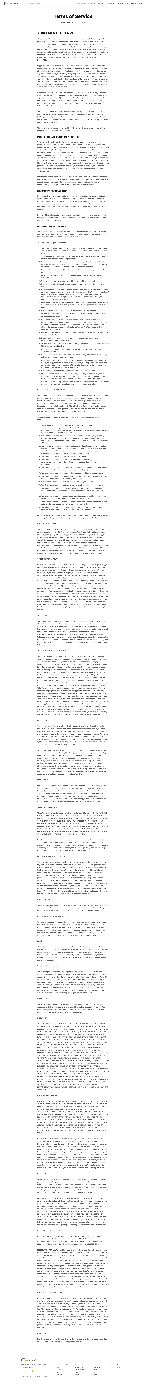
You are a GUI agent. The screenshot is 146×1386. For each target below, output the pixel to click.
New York (78, 1365)
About (59, 1369)
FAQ (58, 1372)
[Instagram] (29, 1370)
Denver (95, 1365)
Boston (95, 1369)
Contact (59, 1374)
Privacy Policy (115, 1367)
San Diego (96, 1372)
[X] (25, 1370)
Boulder (95, 1374)
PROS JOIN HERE (62, 1365)
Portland (77, 1374)
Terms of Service (116, 1365)
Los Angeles (79, 1367)
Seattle (77, 1372)
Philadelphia (96, 1367)
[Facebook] (22, 1370)
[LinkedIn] (33, 1370)
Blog (58, 1367)
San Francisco (79, 1369)
